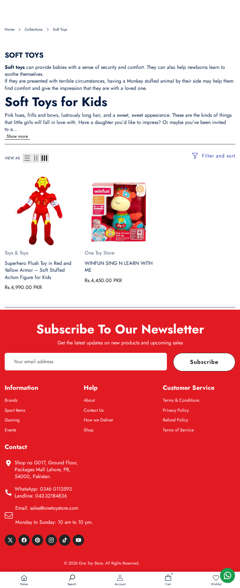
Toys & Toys (16, 252)
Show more (17, 136)
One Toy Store (99, 252)
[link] (216, 580)
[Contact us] (227, 575)
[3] (44, 158)
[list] (27, 158)
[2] (36, 158)
